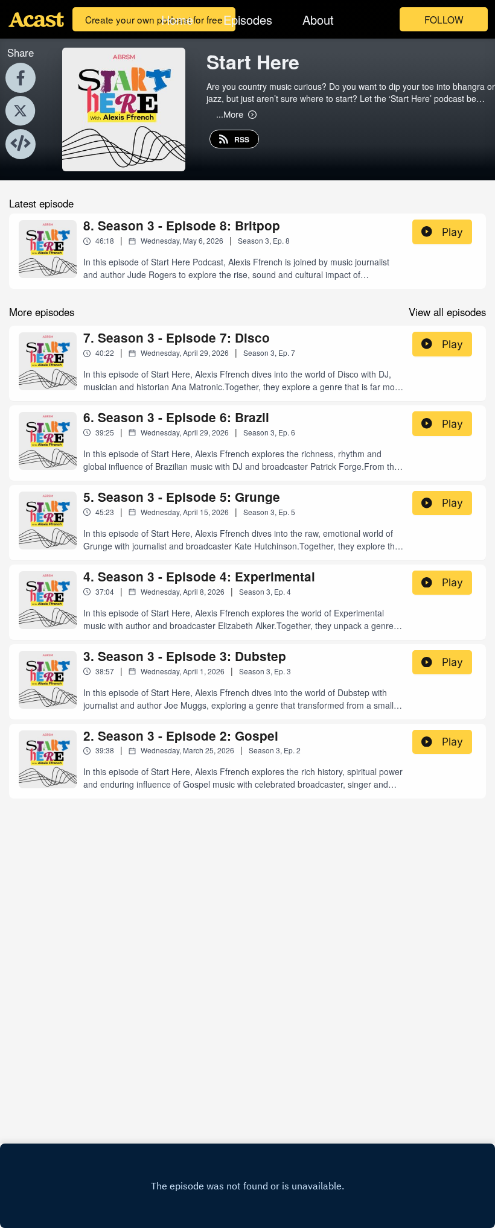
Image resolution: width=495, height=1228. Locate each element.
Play (452, 232)
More (229, 114)
